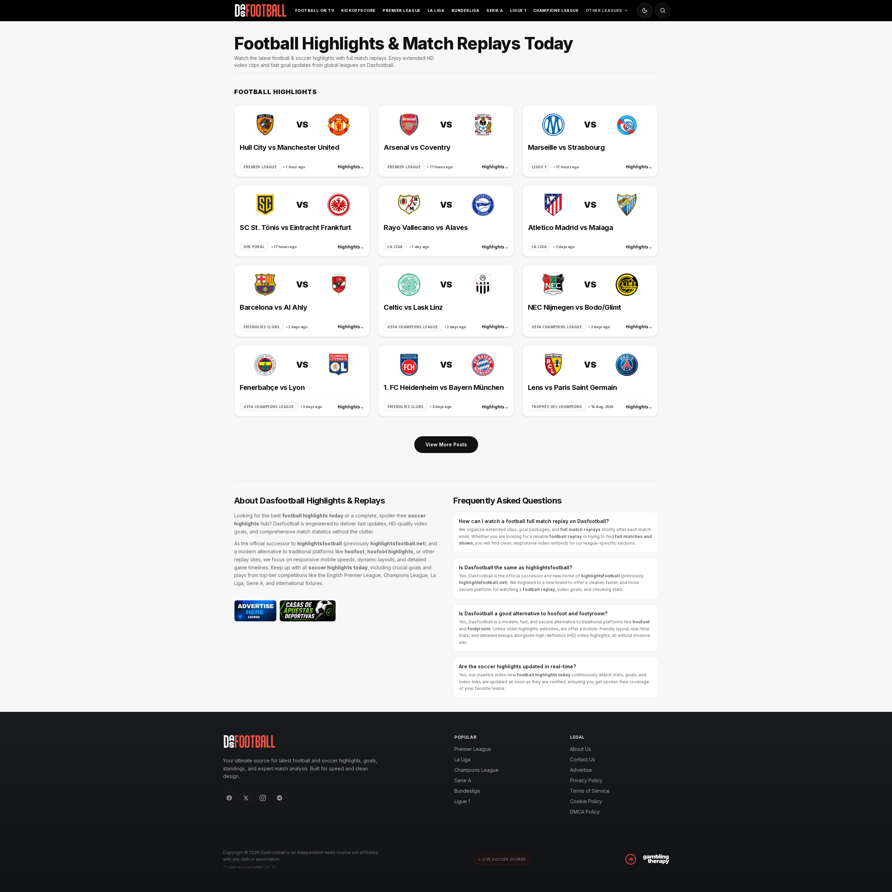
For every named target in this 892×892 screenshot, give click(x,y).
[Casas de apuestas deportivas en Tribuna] (307, 611)
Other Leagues (604, 10)
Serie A (494, 10)
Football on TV (314, 10)
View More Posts (446, 444)
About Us (580, 749)
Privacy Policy (586, 780)
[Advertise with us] (255, 611)
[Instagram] (262, 798)
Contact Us (582, 759)
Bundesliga (466, 10)
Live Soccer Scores (504, 859)
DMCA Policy (585, 812)
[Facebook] (229, 798)
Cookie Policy (586, 801)
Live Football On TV (259, 867)
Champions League (556, 10)
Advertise (581, 770)
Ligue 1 (518, 10)
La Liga (436, 10)
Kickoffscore (358, 10)
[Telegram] (279, 798)
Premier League (402, 10)
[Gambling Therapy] (656, 859)
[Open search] (662, 10)
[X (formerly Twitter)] (246, 798)
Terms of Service (590, 791)
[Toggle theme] (644, 10)
